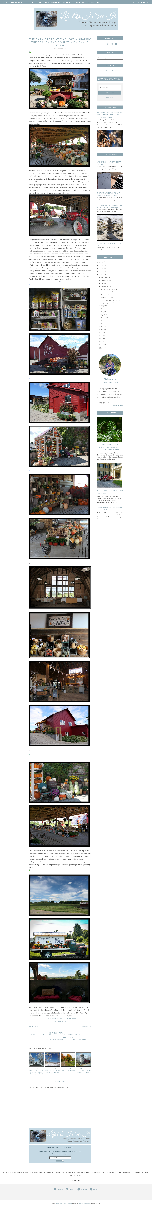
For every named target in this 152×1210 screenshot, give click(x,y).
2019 (101, 333)
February (104, 321)
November (105, 280)
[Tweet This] (30, 1026)
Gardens (66, 2)
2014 (101, 348)
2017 (101, 339)
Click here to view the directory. (110, 71)
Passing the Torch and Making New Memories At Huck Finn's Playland (109, 162)
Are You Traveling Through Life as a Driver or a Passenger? (109, 206)
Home (6, 2)
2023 (101, 271)
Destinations (16, 2)
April (103, 315)
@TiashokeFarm (60, 1021)
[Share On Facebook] (32, 1026)
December (104, 277)
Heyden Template (68, 1203)
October (104, 283)
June (103, 309)
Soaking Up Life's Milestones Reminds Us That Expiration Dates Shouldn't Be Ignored (108, 447)
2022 (101, 274)
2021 (101, 327)
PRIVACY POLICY (109, 97)
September (105, 286)
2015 (101, 345)
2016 (101, 342)
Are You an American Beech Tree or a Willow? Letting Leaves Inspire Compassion (110, 114)
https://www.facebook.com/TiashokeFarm (60, 1018)
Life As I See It (59, 1203)
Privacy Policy (94, 2)
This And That (79, 2)
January (104, 324)
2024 (101, 268)
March (103, 318)
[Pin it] (37, 1026)
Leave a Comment (86, 1026)
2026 (101, 262)
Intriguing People (52, 2)
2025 (101, 265)
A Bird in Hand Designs (84, 1203)
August (103, 306)
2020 (101, 330)
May (102, 312)
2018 (101, 336)
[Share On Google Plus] (35, 1026)
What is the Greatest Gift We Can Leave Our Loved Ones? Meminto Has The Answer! (108, 194)
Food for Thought (34, 2)
